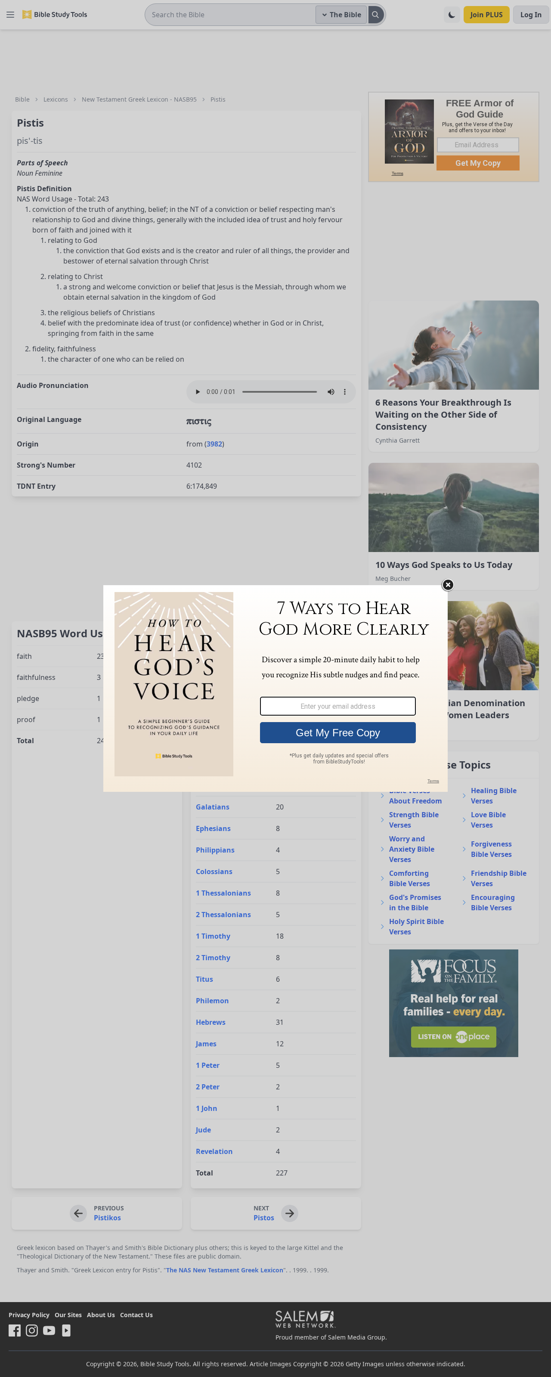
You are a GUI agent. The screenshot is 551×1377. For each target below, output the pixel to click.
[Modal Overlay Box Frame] (275, 688)
